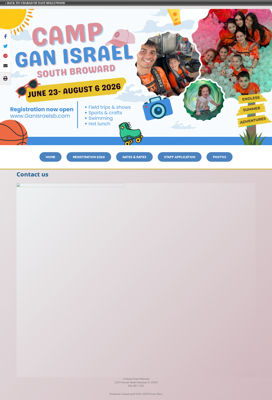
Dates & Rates (134, 157)
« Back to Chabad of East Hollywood (35, 3)
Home (50, 157)
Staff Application (179, 157)
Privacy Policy (155, 394)
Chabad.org (127, 394)
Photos (219, 157)
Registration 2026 (89, 157)
